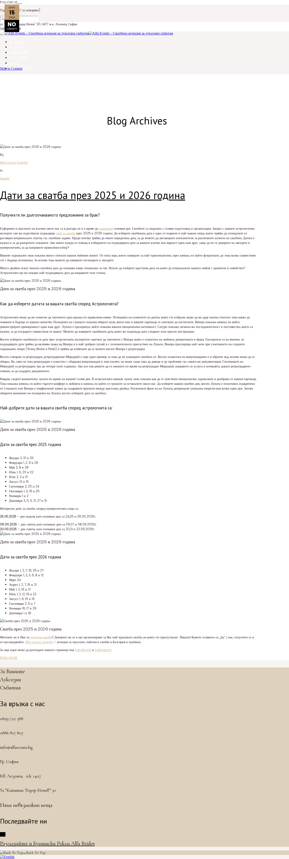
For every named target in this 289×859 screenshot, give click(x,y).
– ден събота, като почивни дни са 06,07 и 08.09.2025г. (48, 524)
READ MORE (8, 658)
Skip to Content (11, 68)
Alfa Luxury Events (14, 162)
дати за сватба (65, 233)
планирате (106, 228)
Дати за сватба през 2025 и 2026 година (92, 195)
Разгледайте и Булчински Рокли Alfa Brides (47, 843)
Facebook (83, 650)
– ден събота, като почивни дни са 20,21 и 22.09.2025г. (47, 529)
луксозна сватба (41, 637)
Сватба (4, 178)
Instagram (103, 650)
